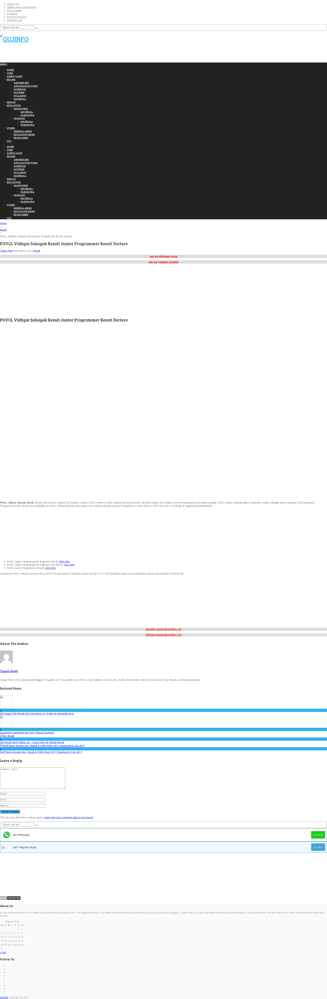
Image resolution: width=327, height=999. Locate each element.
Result (11, 102)
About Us (13, 4)
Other (11, 128)
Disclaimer (14, 10)
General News (23, 131)
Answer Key (21, 82)
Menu (3, 64)
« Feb (3, 952)
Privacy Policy (17, 17)
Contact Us (14, 20)
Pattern (19, 92)
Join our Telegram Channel (163, 262)
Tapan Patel (6, 250)
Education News (24, 134)
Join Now (318, 834)
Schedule (20, 89)
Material (20, 98)
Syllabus (20, 95)
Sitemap (12, 13)
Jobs (10, 73)
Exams (11, 79)
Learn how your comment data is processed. (68, 817)
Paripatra (27, 115)
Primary (19, 118)
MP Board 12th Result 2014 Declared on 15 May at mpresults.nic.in (37, 713)
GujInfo (4, 997)
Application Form (26, 86)
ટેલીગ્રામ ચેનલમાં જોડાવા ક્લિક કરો (163, 634)
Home (10, 69)
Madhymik (21, 108)
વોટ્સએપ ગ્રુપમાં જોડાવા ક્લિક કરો (163, 629)
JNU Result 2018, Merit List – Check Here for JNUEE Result (32, 742)
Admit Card (14, 76)
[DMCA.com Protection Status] (10, 899)
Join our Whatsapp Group (163, 256)
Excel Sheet (21, 137)
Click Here (64, 561)
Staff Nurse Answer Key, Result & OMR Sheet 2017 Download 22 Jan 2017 (41, 752)
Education (14, 105)
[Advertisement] (62, 54)
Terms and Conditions (21, 7)
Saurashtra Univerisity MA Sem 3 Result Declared (27, 732)
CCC (9, 141)
